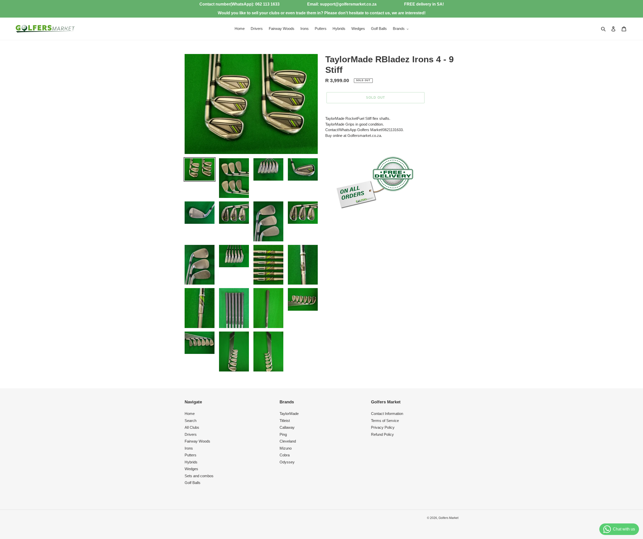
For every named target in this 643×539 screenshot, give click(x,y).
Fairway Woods (197, 441)
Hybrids (191, 462)
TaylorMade (289, 413)
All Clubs (192, 427)
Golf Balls (192, 482)
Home (190, 413)
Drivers (191, 434)
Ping (283, 434)
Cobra (285, 455)
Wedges (191, 469)
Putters (190, 455)
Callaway (287, 427)
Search (190, 420)
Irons (189, 448)
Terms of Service (385, 420)
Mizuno (286, 448)
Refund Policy (382, 434)
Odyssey (287, 462)
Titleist (285, 420)
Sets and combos (199, 476)
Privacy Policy (383, 427)
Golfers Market (448, 518)
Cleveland (288, 441)
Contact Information (387, 413)
